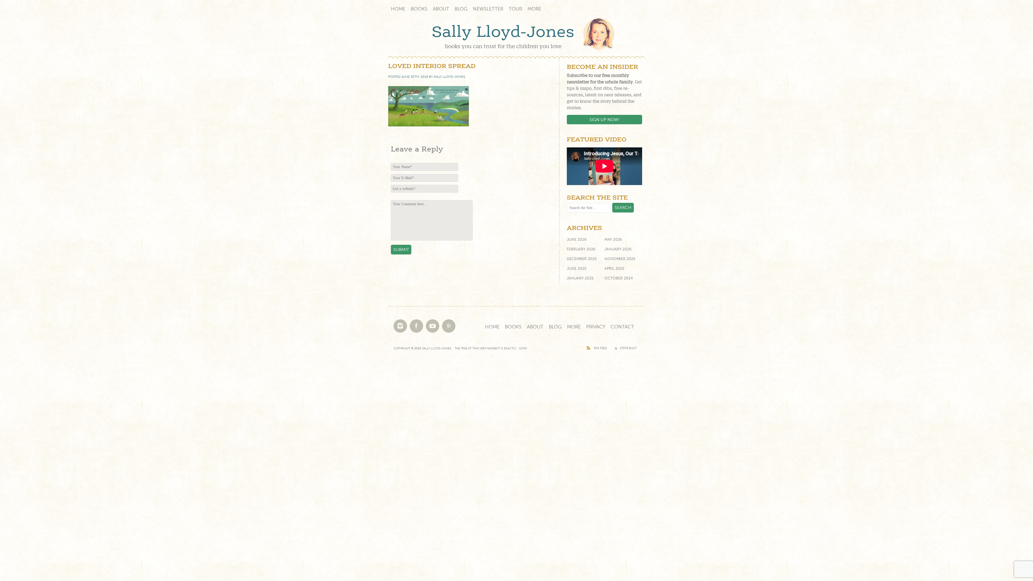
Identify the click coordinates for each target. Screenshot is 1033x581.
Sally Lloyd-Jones (503, 32)
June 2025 (576, 268)
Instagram (400, 326)
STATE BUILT (628, 348)
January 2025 (580, 278)
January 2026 (617, 249)
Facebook (416, 326)
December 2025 (582, 259)
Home (398, 9)
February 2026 (581, 249)
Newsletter (488, 9)
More (534, 9)
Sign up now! (604, 119)
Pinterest (448, 326)
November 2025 (619, 259)
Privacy (595, 327)
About (441, 9)
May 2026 (613, 239)
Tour (515, 9)
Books (419, 9)
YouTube (432, 326)
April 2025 (614, 268)
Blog (461, 9)
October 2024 (618, 278)
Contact (622, 327)
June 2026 (576, 239)
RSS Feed (600, 348)
